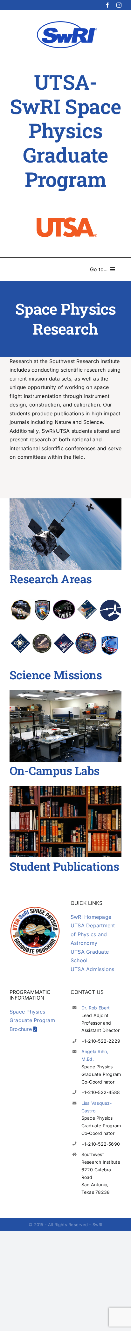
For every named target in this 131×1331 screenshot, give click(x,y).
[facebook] (107, 5)
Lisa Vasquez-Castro (96, 1106)
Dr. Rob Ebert (95, 1007)
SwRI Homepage (91, 917)
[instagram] (118, 5)
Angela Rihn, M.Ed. (94, 1055)
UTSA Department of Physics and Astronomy (93, 934)
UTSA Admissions (92, 969)
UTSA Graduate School (90, 956)
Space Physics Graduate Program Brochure (32, 1020)
